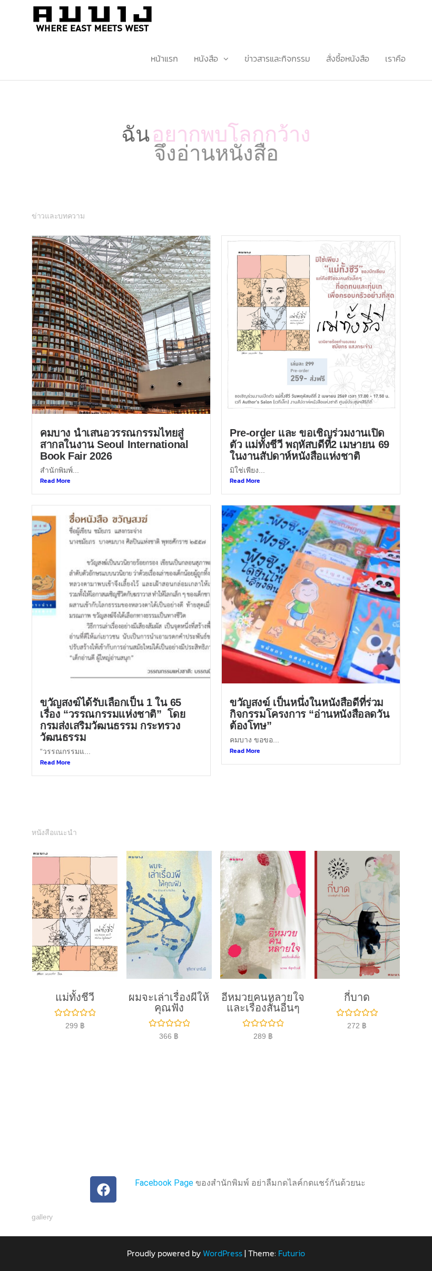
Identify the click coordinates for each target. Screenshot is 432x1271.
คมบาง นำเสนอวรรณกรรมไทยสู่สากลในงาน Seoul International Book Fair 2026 (114, 430)
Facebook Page (164, 1170)
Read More (55, 467)
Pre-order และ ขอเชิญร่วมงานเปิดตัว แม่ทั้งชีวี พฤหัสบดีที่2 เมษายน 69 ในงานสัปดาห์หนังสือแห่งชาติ (309, 430)
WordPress (222, 1240)
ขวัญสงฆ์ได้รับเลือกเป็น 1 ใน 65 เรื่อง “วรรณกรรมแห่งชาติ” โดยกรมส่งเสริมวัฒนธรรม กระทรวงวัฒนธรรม (113, 706)
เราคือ (395, 58)
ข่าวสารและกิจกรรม (277, 58)
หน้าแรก (164, 58)
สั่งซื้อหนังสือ (347, 58)
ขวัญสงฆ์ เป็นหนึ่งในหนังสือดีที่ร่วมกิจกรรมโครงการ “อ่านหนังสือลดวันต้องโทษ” (309, 700)
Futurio (291, 1240)
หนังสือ (206, 58)
